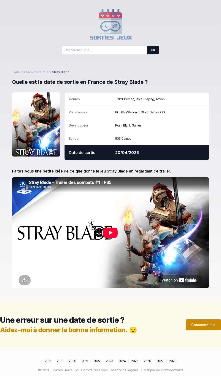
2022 (97, 361)
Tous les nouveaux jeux (30, 72)
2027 (160, 361)
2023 (109, 361)
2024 (122, 361)
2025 (134, 361)
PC (117, 112)
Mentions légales (125, 370)
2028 (173, 361)
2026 (147, 361)
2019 (60, 361)
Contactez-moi (203, 325)
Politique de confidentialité (162, 370)
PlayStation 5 (130, 112)
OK (153, 50)
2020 (72, 361)
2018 (48, 361)
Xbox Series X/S (153, 112)
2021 (85, 361)
